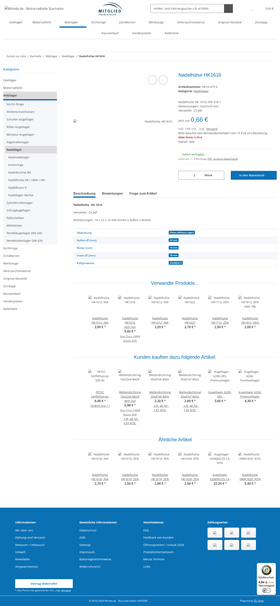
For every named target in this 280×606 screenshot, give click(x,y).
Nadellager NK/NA (20, 195)
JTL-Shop (259, 601)
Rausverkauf (11, 294)
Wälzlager (10, 95)
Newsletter (22, 559)
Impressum (87, 552)
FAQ (146, 530)
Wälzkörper (14, 225)
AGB (82, 537)
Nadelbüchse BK (19, 172)
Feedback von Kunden (158, 537)
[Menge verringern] (183, 175)
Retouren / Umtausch (29, 545)
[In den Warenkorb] (76, 70)
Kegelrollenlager (18, 142)
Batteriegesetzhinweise (95, 559)
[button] (243, 8)
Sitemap (85, 545)
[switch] (266, 590)
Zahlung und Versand (30, 537)
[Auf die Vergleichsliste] (152, 79)
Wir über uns (24, 530)
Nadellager (201, 91)
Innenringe (15, 165)
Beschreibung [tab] (84, 193)
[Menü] (273, 565)
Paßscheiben (15, 218)
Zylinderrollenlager (20, 203)
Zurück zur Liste (16, 56)
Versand (211, 129)
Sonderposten (13, 301)
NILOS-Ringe (15, 104)
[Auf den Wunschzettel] (163, 79)
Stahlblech (176, 262)
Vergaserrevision (26, 567)
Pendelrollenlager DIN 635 (25, 241)
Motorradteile (12, 88)
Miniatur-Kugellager (20, 134)
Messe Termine (153, 559)
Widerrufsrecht (89, 567)
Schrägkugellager (18, 210)
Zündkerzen (11, 256)
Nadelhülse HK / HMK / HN (26, 180)
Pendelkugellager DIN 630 (24, 233)
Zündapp (9, 286)
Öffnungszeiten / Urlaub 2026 (163, 545)
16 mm (174, 247)
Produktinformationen (158, 552)
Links (146, 567)
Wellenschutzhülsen (20, 112)
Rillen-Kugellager (18, 127)
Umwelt (20, 552)
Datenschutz (88, 530)
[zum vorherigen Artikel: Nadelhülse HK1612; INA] (263, 56)
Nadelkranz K (17, 188)
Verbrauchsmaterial (17, 271)
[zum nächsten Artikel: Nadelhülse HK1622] (272, 56)
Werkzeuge (10, 263)
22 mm (174, 240)
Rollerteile (10, 309)
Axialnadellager (19, 157)
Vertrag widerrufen (44, 584)
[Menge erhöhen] (219, 175)
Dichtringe (10, 248)
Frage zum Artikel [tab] (143, 193)
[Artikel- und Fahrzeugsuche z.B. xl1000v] (228, 8)
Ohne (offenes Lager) (182, 232)
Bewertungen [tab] (112, 193)
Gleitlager (10, 80)
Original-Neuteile (15, 278)
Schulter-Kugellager (20, 119)
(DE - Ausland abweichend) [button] (222, 159)
